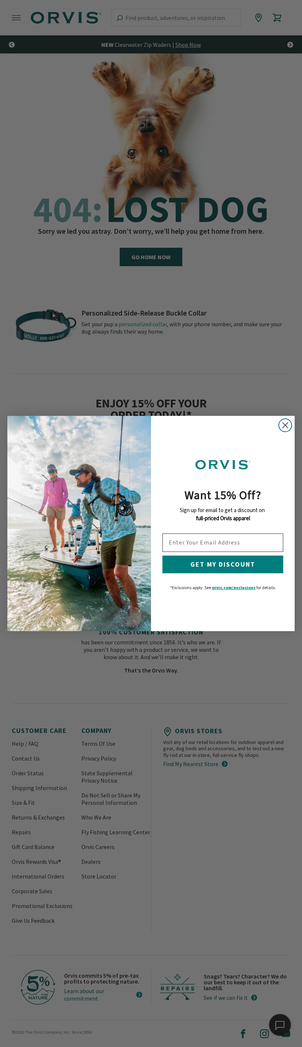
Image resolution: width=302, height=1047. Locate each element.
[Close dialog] (285, 425)
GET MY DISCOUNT (222, 564)
